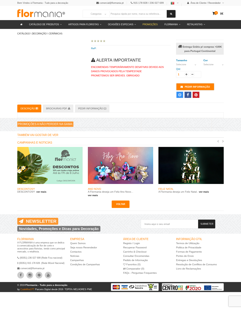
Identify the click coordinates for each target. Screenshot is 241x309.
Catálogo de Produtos (44, 24)
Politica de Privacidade (188, 247)
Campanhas (77, 260)
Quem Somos (78, 243)
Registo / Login (131, 243)
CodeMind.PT (27, 289)
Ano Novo (24, 188)
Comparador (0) (135, 268)
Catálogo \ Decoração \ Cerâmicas (39, 33)
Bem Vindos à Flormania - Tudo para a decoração (42, 3)
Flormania (171, 24)
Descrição (28, 108)
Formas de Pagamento (189, 251)
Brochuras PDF (57, 108)
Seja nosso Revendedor (83, 247)
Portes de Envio (185, 256)
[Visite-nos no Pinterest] (39, 275)
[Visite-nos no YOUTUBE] (48, 275)
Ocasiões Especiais (120, 24)
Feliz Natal (95, 188)
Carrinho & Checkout (134, 251)
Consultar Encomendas (136, 256)
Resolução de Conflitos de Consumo (196, 264)
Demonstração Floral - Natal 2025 (182, 188)
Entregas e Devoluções (189, 260)
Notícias (74, 256)
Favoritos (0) (133, 264)
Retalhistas (195, 24)
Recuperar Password (135, 247)
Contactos (76, 251)
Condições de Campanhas (85, 264)
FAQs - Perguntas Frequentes (140, 272)
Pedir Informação (197, 86)
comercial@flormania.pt (112, 3)
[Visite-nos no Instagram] (29, 275)
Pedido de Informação (135, 260)
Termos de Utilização (187, 243)
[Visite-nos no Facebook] (20, 275)
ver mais (22, 195)
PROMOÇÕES (150, 24)
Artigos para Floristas (83, 24)
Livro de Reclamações (188, 268)
